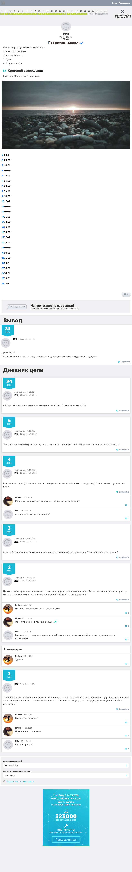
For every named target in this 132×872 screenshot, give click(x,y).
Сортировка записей (12, 761)
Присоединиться (66, 839)
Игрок (18, 497)
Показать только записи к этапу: (17, 771)
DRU (15, 339)
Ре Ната (18, 605)
